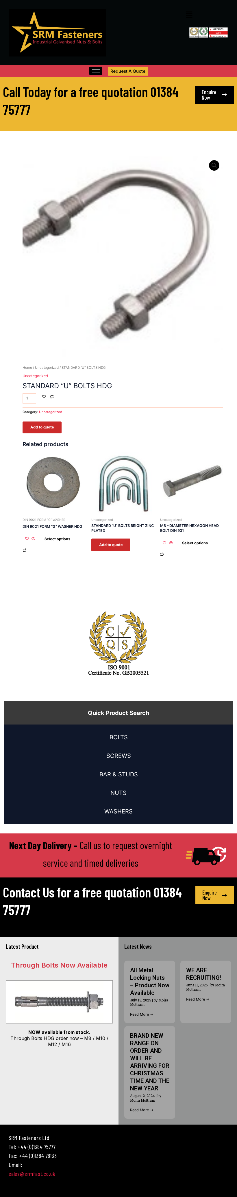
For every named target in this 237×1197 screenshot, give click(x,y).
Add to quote (42, 427)
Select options (57, 539)
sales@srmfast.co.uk (32, 1173)
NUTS (118, 792)
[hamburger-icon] (95, 71)
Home (27, 368)
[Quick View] (33, 539)
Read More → (141, 1014)
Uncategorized (47, 368)
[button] (189, 15)
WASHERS (118, 811)
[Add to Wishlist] (44, 397)
